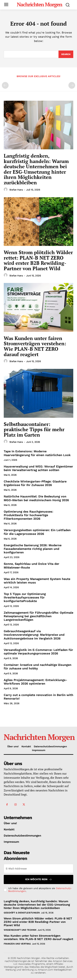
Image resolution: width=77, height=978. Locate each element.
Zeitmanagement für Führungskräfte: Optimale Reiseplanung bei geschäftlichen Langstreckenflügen (38, 616)
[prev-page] (5, 85)
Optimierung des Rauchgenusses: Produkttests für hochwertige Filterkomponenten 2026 (28, 515)
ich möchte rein (36, 879)
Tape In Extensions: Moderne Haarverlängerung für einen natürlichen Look (37, 453)
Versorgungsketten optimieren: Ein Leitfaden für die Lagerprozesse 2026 (37, 531)
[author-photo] (6, 190)
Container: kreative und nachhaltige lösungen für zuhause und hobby (37, 666)
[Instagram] (15, 804)
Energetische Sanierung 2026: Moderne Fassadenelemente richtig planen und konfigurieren (32, 548)
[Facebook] (7, 804)
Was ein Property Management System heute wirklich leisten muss (37, 580)
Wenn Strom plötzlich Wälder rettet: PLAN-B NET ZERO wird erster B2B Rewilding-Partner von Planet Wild (38, 260)
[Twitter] (24, 804)
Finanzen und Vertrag (17, 943)
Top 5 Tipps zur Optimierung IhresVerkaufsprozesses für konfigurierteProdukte (25, 597)
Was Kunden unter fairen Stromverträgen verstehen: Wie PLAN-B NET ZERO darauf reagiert (35, 346)
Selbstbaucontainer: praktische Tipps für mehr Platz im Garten (34, 429)
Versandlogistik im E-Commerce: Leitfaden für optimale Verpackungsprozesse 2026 (38, 651)
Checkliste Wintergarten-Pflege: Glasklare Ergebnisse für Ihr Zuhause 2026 (35, 483)
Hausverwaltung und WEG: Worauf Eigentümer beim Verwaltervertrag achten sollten (38, 468)
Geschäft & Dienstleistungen (22, 912)
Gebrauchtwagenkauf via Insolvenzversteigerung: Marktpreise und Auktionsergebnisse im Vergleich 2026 (34, 634)
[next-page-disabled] (71, 85)
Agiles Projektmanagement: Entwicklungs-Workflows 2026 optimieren (35, 681)
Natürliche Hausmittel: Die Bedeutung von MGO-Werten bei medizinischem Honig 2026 (36, 498)
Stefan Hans (16, 189)
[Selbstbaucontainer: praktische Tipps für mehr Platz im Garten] (38, 393)
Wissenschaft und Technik (20, 930)
